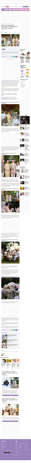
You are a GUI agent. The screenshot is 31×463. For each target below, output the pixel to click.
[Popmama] (5, 7)
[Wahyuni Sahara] (2, 357)
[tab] (4, 49)
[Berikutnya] (19, 406)
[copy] (18, 57)
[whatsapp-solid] (12, 57)
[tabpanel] (10, 53)
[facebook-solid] (14, 57)
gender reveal (5, 80)
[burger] (29, 6)
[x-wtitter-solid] (16, 57)
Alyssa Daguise (11, 80)
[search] (21, 6)
